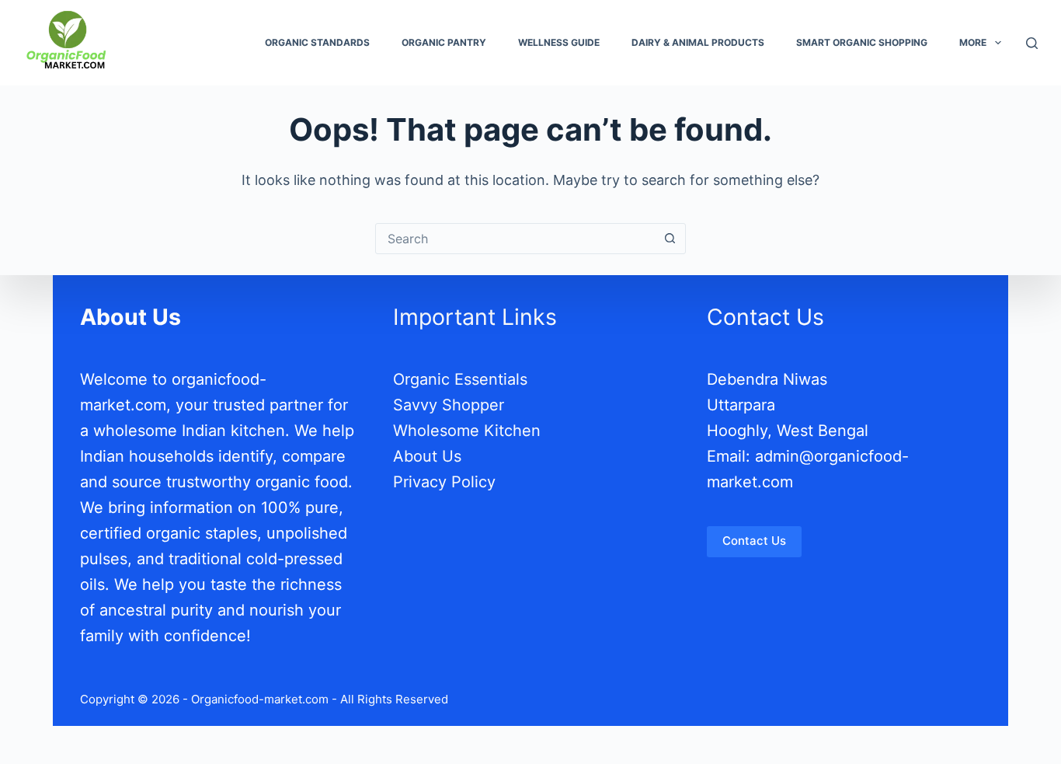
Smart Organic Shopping (861, 42)
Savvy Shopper (448, 404)
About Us (427, 455)
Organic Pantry (444, 42)
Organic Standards (317, 42)
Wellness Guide (559, 42)
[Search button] (670, 238)
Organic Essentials (460, 378)
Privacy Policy (444, 481)
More (972, 42)
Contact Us (754, 539)
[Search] (1032, 43)
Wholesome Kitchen (467, 429)
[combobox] (516, 238)
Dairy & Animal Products (697, 42)
